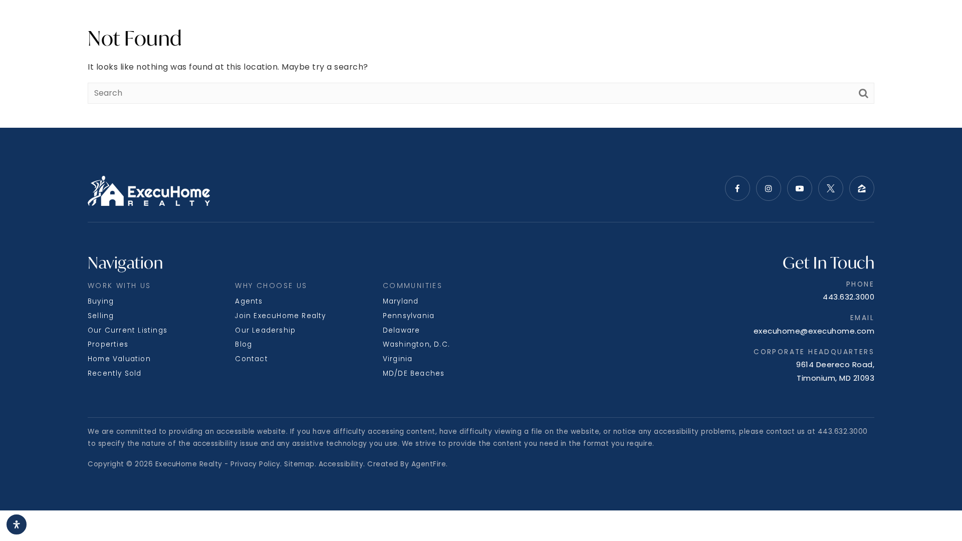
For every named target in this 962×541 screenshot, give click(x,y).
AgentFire (428, 464)
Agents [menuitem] (249, 301)
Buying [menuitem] (101, 301)
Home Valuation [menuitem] (119, 359)
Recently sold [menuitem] (115, 373)
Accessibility (341, 464)
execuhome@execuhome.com (814, 331)
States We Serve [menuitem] (169, 23)
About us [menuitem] (246, 23)
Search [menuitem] (41, 23)
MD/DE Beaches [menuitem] (414, 373)
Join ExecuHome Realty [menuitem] (280, 316)
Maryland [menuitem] (401, 301)
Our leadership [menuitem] (265, 330)
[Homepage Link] (481, 23)
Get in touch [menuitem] (908, 23)
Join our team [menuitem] (834, 23)
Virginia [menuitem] (398, 359)
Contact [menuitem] (251, 359)
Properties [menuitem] (108, 344)
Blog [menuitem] (243, 344)
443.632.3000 (848, 297)
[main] (481, 64)
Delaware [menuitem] (401, 330)
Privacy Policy (255, 464)
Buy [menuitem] (84, 23)
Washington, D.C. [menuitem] (416, 344)
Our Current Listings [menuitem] (127, 330)
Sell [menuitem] (112, 23)
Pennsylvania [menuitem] (408, 316)
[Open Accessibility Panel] (16, 524)
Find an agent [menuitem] (758, 23)
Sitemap (299, 464)
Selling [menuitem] (101, 316)
